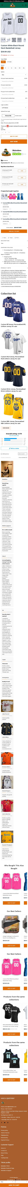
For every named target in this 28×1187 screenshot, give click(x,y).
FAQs (2, 1155)
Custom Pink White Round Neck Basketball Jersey (11, 894)
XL (11, 68)
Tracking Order (4, 1158)
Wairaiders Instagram (6, 1170)
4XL (24, 68)
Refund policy (4, 1137)
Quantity (3, 129)
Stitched (9, 62)
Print (5, 59)
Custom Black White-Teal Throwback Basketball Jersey (10, 1071)
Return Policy (4, 1153)
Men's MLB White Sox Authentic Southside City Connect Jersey (10, 1025)
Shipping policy (4, 1135)
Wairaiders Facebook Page (7, 1168)
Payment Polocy (5, 1140)
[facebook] (2, 1122)
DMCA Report (10, 1180)
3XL (19, 68)
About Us (3, 1148)
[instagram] (8, 1122)
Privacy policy (4, 1130)
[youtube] (5, 1122)
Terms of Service (5, 1133)
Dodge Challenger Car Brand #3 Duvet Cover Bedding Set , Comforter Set (11, 937)
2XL (15, 68)
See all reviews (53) (14, 435)
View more (6, 428)
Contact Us (4, 1150)
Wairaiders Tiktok (5, 1166)
